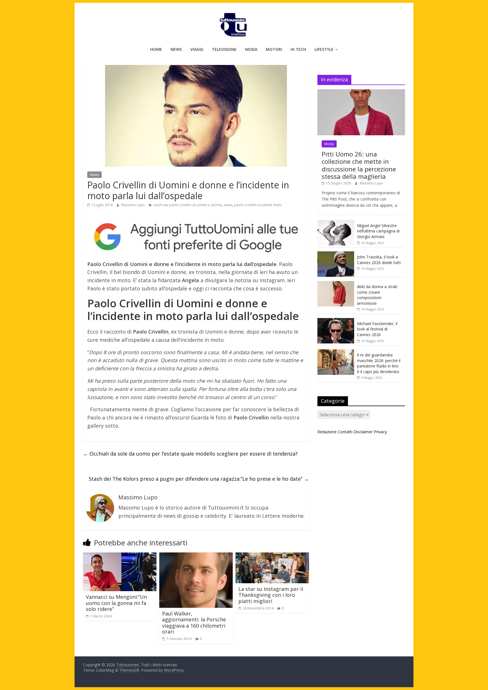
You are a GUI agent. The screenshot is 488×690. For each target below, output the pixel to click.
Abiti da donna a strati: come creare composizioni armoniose (377, 295)
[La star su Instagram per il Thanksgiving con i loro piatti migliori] (272, 556)
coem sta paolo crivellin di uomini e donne (187, 205)
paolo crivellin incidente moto (258, 205)
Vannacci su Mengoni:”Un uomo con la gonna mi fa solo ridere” (116, 602)
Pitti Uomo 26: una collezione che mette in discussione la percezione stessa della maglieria (359, 165)
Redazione (327, 431)
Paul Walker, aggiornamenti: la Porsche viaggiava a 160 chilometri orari (194, 622)
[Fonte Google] (196, 237)
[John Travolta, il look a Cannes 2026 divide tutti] (335, 254)
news (228, 205)
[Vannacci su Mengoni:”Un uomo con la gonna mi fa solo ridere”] (119, 556)
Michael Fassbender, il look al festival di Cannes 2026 (377, 329)
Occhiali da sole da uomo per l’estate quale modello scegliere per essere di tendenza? (190, 453)
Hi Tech (298, 49)
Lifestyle (324, 49)
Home (156, 49)
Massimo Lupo (133, 205)
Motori (274, 49)
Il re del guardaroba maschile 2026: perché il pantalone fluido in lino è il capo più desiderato (378, 363)
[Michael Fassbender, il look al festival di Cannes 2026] (335, 321)
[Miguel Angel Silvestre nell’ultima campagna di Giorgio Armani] (335, 223)
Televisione (224, 49)
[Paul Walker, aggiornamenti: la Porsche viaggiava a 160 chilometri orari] (196, 556)
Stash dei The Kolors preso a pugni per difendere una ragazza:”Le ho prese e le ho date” (199, 478)
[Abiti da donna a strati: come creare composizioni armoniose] (335, 284)
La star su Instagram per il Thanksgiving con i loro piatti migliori (270, 594)
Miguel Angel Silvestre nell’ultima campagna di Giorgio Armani (378, 231)
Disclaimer (363, 431)
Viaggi (196, 49)
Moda (251, 49)
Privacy (380, 431)
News (176, 49)
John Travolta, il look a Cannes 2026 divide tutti (379, 259)
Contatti (345, 431)
